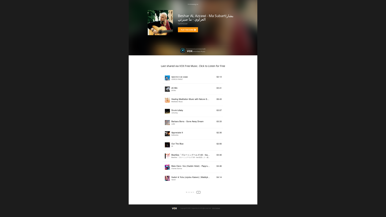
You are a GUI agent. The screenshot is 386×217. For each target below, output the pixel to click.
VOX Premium (216, 208)
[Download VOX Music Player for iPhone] (160, 22)
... (195, 192)
